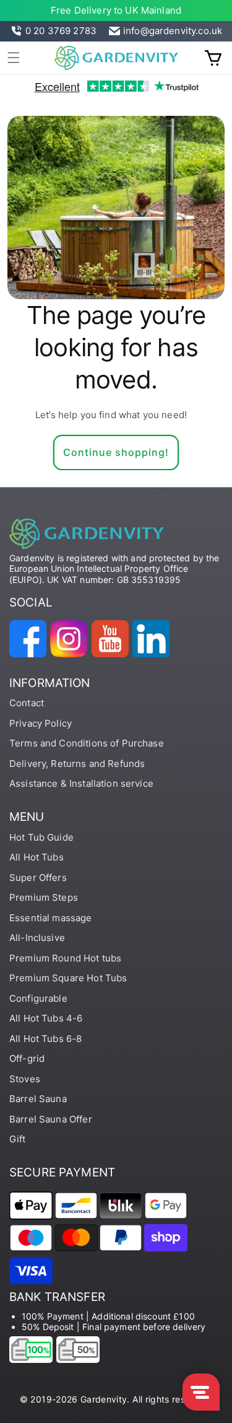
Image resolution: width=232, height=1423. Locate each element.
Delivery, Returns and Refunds (77, 763)
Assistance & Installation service (81, 783)
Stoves (24, 1079)
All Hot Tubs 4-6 (45, 1018)
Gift (17, 1139)
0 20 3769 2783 (61, 31)
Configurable (38, 998)
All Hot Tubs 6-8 (45, 1038)
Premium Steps (43, 897)
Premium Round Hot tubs (65, 958)
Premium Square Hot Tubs (68, 978)
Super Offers (38, 877)
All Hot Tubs (36, 857)
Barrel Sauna (38, 1099)
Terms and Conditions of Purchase (86, 743)
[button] (13, 57)
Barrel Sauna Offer (50, 1119)
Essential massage (50, 918)
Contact (26, 703)
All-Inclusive (37, 938)
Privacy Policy (40, 723)
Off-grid (27, 1058)
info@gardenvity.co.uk (172, 31)
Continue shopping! (116, 452)
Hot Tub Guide (41, 837)
